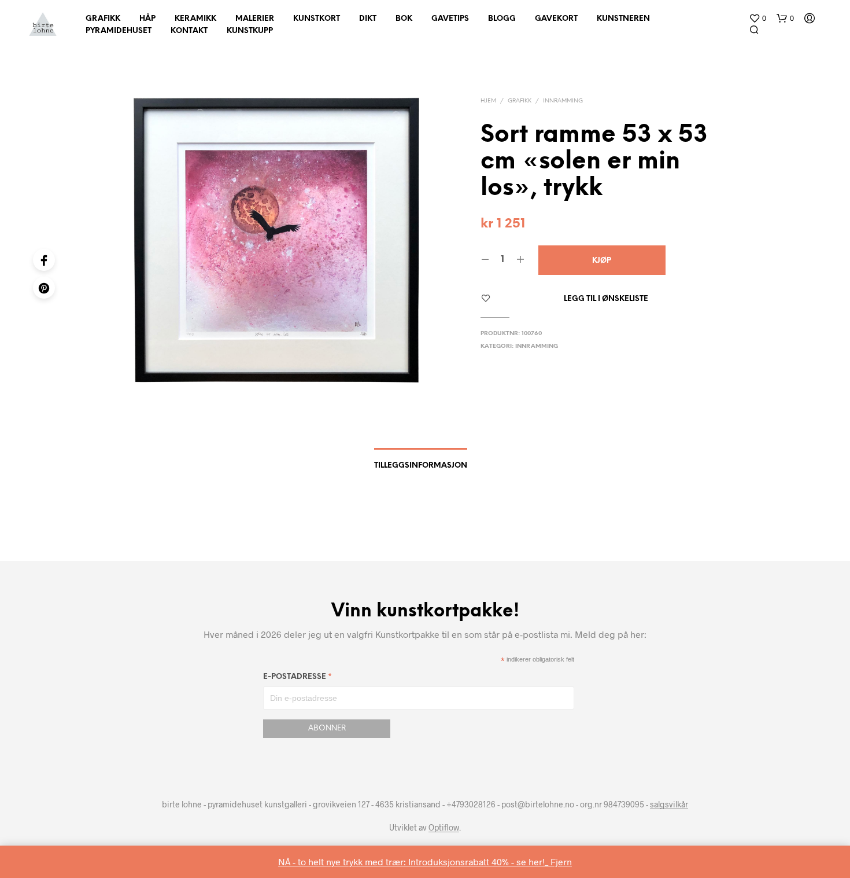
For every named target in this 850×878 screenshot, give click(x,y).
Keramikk (195, 19)
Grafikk (103, 19)
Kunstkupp (250, 31)
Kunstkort (316, 19)
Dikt (367, 19)
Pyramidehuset (118, 31)
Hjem (488, 101)
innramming (563, 101)
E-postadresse (297, 679)
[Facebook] (44, 260)
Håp (147, 19)
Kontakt (189, 31)
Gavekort (556, 19)
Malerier (254, 19)
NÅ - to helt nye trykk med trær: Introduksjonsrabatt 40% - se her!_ (414, 861)
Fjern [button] (561, 861)
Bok (404, 19)
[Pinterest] (44, 288)
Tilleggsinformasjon (420, 465)
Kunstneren (623, 19)
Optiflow (443, 827)
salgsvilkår (669, 804)
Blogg (502, 19)
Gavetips (450, 19)
